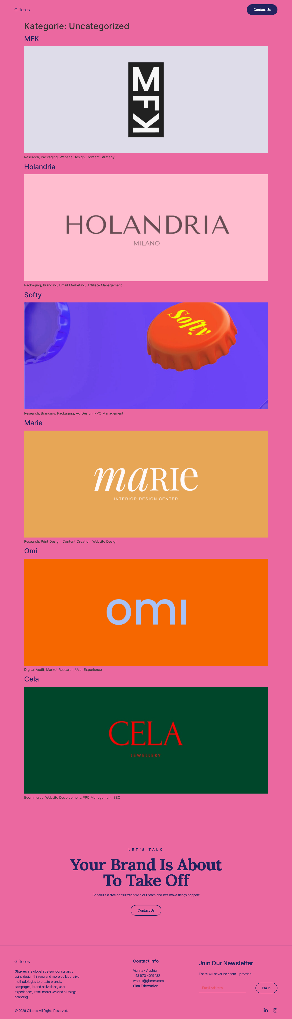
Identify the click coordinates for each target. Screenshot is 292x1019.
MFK (31, 38)
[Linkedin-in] (265, 1010)
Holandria (39, 167)
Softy (33, 295)
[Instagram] (275, 1010)
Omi (30, 551)
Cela (31, 679)
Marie (33, 423)
